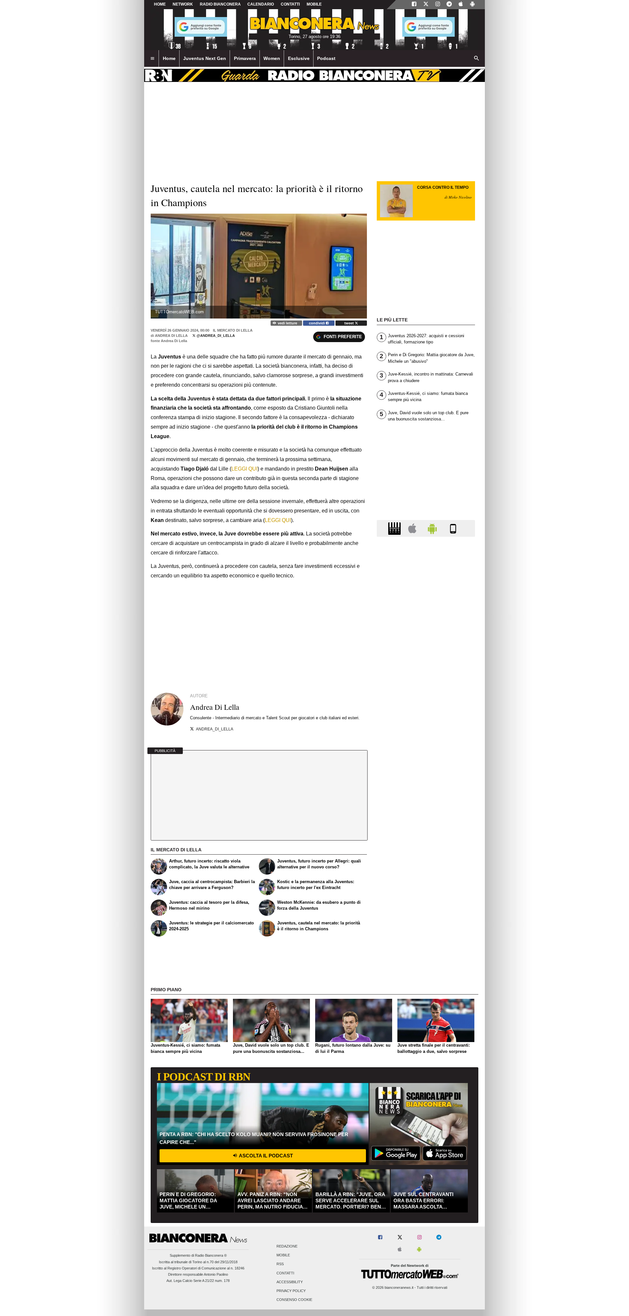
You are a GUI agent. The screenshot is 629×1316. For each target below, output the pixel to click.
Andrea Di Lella (171, 336)
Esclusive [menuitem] (299, 58)
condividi (317, 323)
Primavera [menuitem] (245, 58)
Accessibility (289, 1282)
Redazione (286, 1246)
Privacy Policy (291, 1291)
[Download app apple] (461, 4)
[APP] (395, 528)
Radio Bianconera (220, 4)
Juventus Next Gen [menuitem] (204, 58)
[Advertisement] (426, 796)
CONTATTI (290, 4)
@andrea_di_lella (215, 336)
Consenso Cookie (294, 1300)
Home (160, 4)
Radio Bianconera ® (211, 1255)
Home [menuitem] (169, 58)
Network (183, 4)
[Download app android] (472, 4)
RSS (280, 1264)
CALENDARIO (260, 4)
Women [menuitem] (271, 58)
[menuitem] (152, 59)
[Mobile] (453, 528)
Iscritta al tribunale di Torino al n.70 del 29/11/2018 (198, 1262)
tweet (349, 323)
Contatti (285, 1273)
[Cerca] (477, 59)
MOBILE (314, 4)
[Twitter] (425, 4)
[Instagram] (437, 4)
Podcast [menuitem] (326, 58)
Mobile (283, 1255)
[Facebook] (414, 4)
